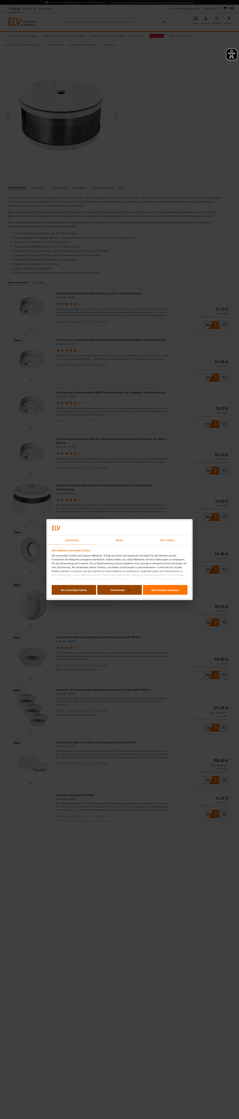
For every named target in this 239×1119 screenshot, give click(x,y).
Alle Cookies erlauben (165, 590)
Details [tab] (119, 539)
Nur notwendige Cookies (74, 589)
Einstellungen (117, 589)
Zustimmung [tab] (72, 539)
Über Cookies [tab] (167, 539)
